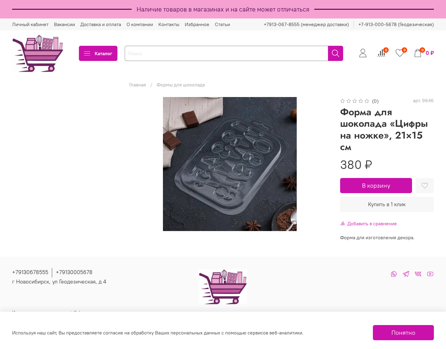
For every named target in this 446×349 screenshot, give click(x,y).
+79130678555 (30, 272)
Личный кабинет (30, 24)
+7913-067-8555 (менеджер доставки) (306, 24)
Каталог (103, 53)
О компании (140, 24)
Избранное (197, 24)
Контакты (168, 24)
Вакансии (64, 24)
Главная (137, 85)
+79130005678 (74, 272)
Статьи (222, 24)
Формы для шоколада (181, 85)
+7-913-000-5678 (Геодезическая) (396, 24)
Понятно (403, 332)
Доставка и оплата (100, 24)
